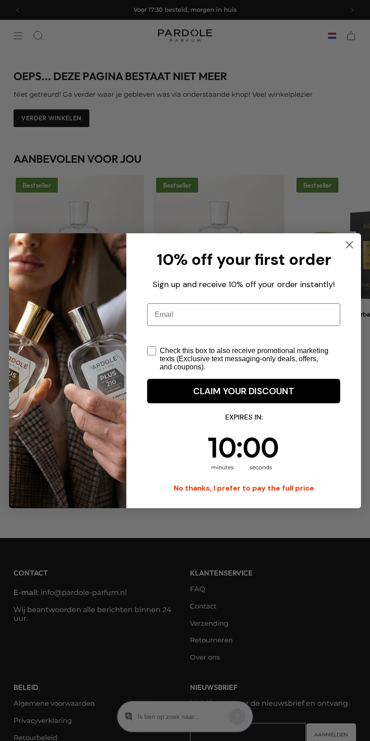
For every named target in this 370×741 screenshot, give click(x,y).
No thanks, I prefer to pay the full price (244, 499)
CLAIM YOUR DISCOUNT (243, 402)
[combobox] (164, 335)
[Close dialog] (349, 233)
